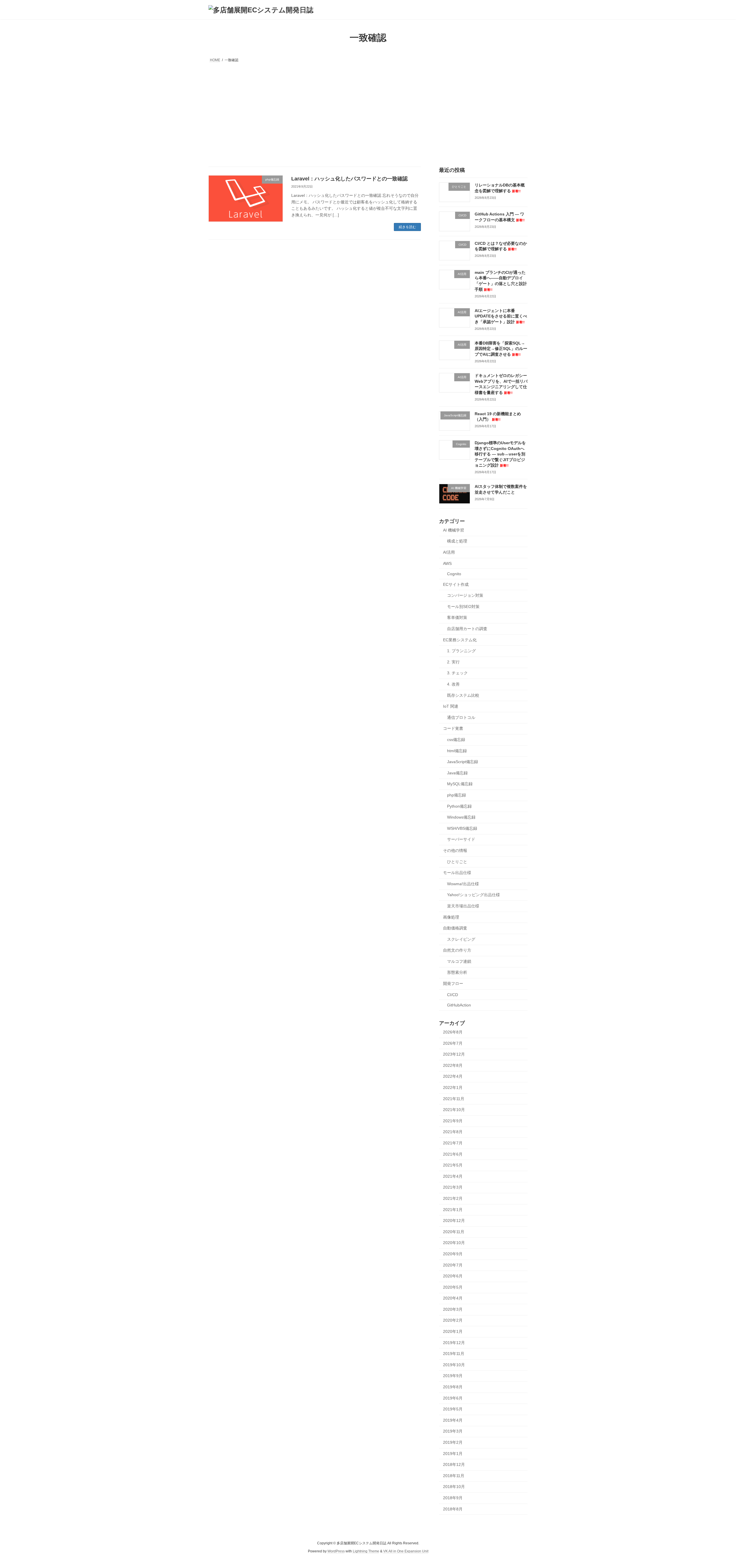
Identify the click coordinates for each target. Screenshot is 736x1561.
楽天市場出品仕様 (463, 906)
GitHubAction (459, 1005)
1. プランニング (461, 650)
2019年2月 (453, 1442)
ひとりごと (457, 861)
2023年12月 (454, 1054)
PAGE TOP (714, 1508)
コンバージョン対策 (465, 595)
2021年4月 (453, 1176)
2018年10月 (454, 1487)
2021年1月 (453, 1209)
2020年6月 (453, 1276)
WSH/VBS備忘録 (462, 828)
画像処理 (451, 917)
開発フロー (453, 983)
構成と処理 (457, 541)
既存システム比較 (463, 695)
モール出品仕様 (457, 872)
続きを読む (407, 227)
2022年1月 (453, 1087)
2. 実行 (453, 662)
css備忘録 (456, 739)
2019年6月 (453, 1398)
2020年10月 (454, 1243)
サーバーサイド (461, 839)
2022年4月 (453, 1076)
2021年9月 (453, 1121)
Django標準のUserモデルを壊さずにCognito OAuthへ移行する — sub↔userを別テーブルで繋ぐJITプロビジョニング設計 (500, 453)
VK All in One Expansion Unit (405, 1551)
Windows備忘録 (461, 817)
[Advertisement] (367, 107)
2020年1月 (453, 1331)
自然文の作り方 (457, 950)
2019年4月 (453, 1420)
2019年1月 (453, 1453)
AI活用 (449, 552)
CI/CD (452, 994)
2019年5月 (453, 1409)
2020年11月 (453, 1231)
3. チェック (457, 673)
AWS (447, 563)
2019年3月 (453, 1431)
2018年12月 (454, 1464)
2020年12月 (454, 1220)
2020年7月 (453, 1265)
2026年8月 (453, 1032)
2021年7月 (453, 1143)
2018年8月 (453, 1509)
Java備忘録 (457, 773)
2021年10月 (454, 1109)
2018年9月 (453, 1497)
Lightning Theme (366, 1551)
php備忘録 (456, 795)
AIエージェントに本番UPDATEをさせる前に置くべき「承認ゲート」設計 (501, 316)
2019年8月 (453, 1387)
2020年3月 (453, 1309)
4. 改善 (453, 684)
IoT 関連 (450, 706)
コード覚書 (453, 728)
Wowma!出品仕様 (463, 883)
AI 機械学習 (453, 530)
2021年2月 (453, 1198)
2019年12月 (454, 1342)
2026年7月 (453, 1043)
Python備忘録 (459, 806)
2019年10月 (454, 1364)
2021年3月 (453, 1187)
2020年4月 (453, 1298)
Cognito (454, 573)
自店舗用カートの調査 (467, 628)
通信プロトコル (461, 717)
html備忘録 (457, 750)
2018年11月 (453, 1475)
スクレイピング (461, 939)
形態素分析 (457, 972)
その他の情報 (455, 850)
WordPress (336, 1551)
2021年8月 (453, 1132)
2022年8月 (453, 1065)
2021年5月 (453, 1165)
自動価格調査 (455, 928)
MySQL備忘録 (460, 784)
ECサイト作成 (456, 584)
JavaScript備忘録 (462, 761)
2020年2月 (453, 1320)
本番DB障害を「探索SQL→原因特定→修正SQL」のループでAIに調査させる (501, 349)
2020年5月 (453, 1287)
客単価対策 (457, 617)
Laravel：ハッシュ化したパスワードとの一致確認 (349, 179)
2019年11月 (453, 1353)
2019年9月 (453, 1376)
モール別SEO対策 (463, 606)
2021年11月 (453, 1098)
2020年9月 (453, 1254)
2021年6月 (453, 1154)
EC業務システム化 (460, 640)
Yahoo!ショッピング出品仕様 (473, 895)
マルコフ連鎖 (459, 961)
